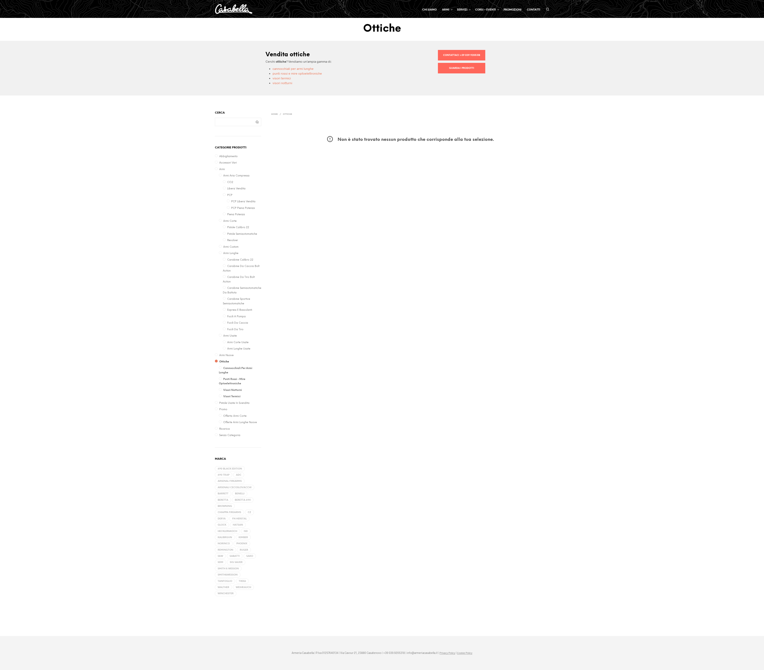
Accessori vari (228, 163)
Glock (222, 525)
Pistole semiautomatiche (242, 234)
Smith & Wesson (228, 568)
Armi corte (230, 221)
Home (274, 114)
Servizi (462, 10)
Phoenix (241, 543)
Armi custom (231, 247)
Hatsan (238, 525)
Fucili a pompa (236, 316)
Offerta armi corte (235, 416)
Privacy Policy (447, 652)
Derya (222, 518)
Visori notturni (232, 390)
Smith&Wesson (228, 575)
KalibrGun (225, 537)
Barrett (223, 493)
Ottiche (224, 361)
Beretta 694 (243, 500)
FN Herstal (239, 518)
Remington (225, 550)
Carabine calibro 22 (240, 260)
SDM (220, 562)
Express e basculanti (240, 310)
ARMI (445, 10)
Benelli (240, 493)
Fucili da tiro (235, 329)
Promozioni (512, 10)
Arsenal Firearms (230, 481)
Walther (223, 587)
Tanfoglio (225, 581)
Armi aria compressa (236, 175)
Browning (225, 506)
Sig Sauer (236, 562)
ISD (246, 531)
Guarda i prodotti (461, 68)
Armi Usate (230, 336)
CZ (249, 512)
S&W (220, 556)
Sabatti (235, 556)
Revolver (232, 240)
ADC (238, 475)
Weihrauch (243, 587)
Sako (249, 556)
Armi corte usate (237, 342)
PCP (229, 195)
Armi (222, 169)
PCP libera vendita (243, 201)
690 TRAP (223, 475)
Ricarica (224, 429)
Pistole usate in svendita (234, 403)
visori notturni (282, 83)
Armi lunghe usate (238, 349)
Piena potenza (236, 214)
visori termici (282, 78)
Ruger (244, 550)
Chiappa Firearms (229, 512)
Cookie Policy (464, 652)
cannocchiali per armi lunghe (293, 68)
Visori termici (232, 396)
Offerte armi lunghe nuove (240, 422)
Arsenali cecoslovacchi (234, 487)
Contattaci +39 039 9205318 (461, 55)
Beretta (223, 500)
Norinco (224, 543)
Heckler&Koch (227, 531)
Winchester (226, 593)
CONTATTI (533, 10)
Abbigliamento (228, 156)
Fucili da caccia (237, 323)
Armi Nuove (226, 355)
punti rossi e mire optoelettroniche (297, 73)
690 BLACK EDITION (230, 468)
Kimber (243, 537)
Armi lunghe (230, 253)
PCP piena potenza (243, 208)
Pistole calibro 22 (238, 227)
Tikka (242, 581)
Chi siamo (429, 10)
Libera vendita (236, 188)
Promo (223, 409)
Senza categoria (229, 435)
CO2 (230, 182)
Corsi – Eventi (485, 10)
